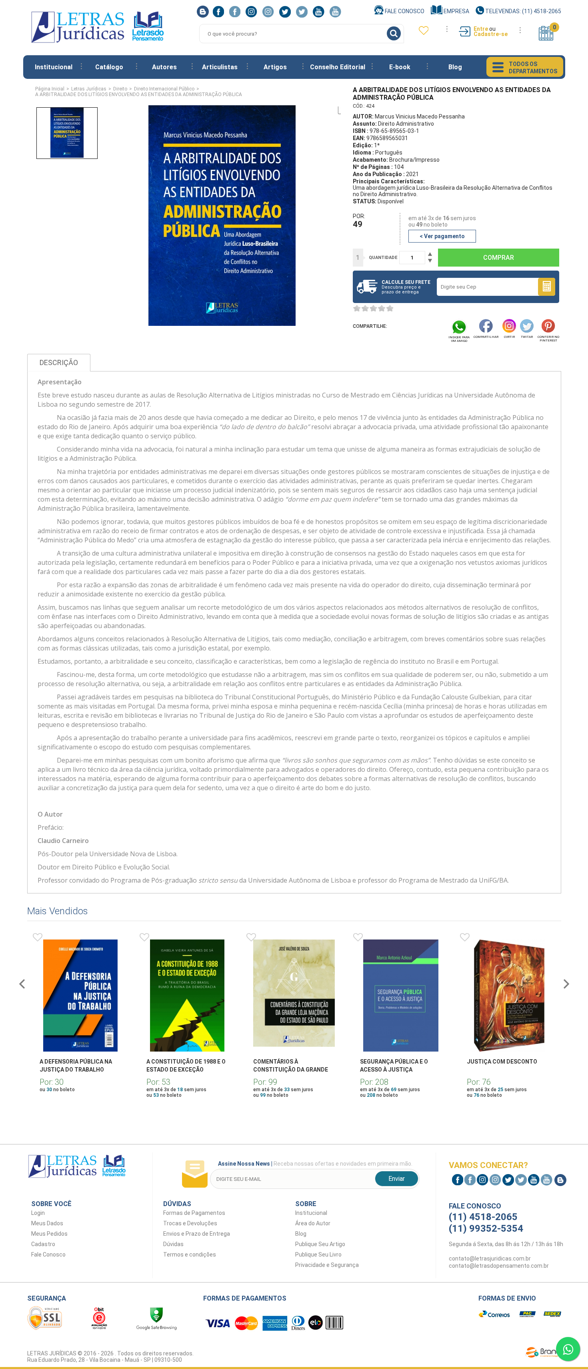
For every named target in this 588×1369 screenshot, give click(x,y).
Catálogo (109, 67)
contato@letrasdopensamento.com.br (499, 1266)
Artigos (275, 67)
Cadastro (43, 1244)
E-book (399, 67)
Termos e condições (189, 1254)
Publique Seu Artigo (320, 1244)
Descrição (59, 362)
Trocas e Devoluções (190, 1223)
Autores (164, 67)
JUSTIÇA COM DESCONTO (502, 1061)
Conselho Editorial (337, 67)
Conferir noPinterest (548, 338)
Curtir (509, 337)
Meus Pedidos (49, 1233)
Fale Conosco (404, 11)
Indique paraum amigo (459, 339)
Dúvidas (173, 1244)
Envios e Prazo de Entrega (196, 1233)
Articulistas (220, 67)
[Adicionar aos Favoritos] (37, 937)
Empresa (455, 11)
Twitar (527, 337)
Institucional (53, 67)
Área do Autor (312, 1223)
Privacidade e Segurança (327, 1265)
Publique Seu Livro (318, 1254)
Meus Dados (47, 1223)
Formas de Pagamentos (194, 1213)
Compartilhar (486, 337)
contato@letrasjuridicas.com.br (490, 1258)
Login (38, 1213)
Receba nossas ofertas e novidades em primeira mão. (315, 1163)
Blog (455, 67)
